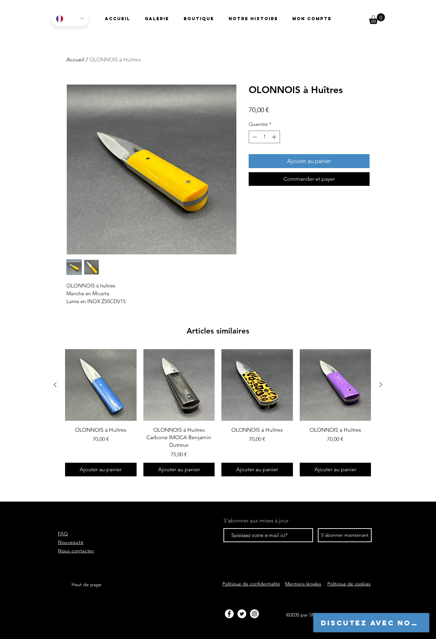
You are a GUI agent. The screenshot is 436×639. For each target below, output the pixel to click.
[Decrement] (254, 137)
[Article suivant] (381, 385)
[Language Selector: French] (70, 18)
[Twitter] (241, 613)
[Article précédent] (55, 385)
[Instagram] (254, 613)
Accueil (75, 59)
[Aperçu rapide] (101, 385)
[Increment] (274, 137)
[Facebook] (229, 613)
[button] (377, 18)
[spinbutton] (264, 137)
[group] (218, 413)
